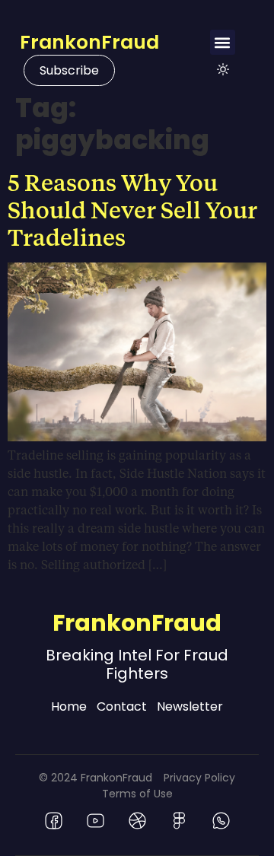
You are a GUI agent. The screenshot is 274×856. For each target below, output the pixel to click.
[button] (222, 42)
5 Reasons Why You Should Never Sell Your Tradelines (132, 209)
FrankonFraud (89, 42)
